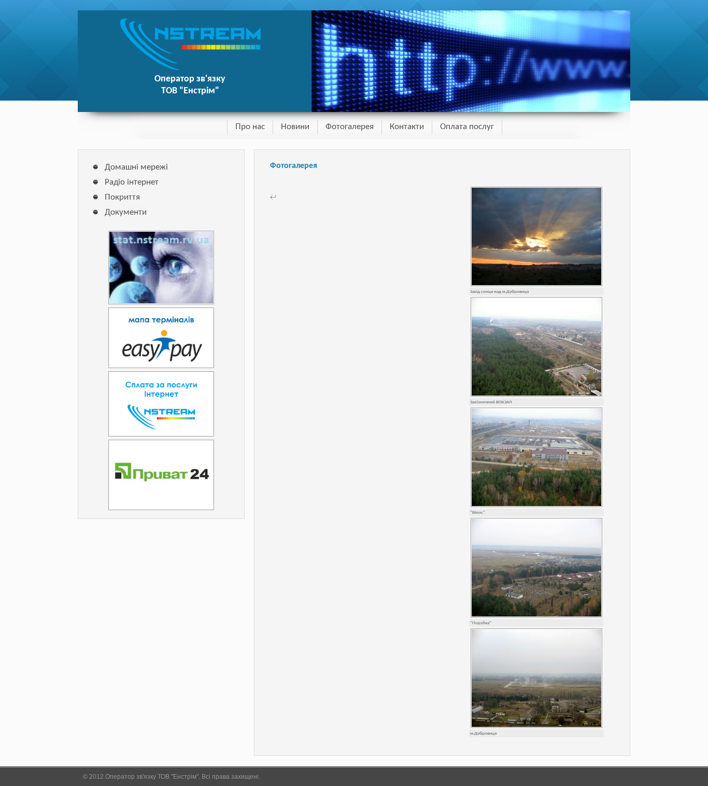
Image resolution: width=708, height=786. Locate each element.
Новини (295, 126)
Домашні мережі (136, 167)
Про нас (250, 126)
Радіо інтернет (132, 182)
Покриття (122, 197)
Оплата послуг (467, 126)
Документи (126, 212)
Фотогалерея (349, 126)
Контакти (407, 126)
